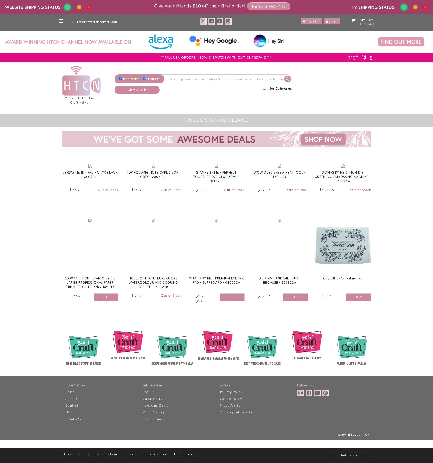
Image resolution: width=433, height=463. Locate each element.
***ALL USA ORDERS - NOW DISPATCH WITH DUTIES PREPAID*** (216, 57)
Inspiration (131, 79)
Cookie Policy (231, 398)
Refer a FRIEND (269, 6)
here (191, 454)
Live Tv (148, 392)
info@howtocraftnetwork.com (97, 21)
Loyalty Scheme (77, 419)
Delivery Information (237, 412)
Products (153, 79)
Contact (71, 405)
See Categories (280, 88)
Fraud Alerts (230, 405)
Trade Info (313, 21)
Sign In (333, 21)
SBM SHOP (137, 90)
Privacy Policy (231, 392)
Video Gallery (154, 412)
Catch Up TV (153, 398)
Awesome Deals (155, 405)
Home (70, 392)
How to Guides (155, 419)
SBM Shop (73, 412)
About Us (73, 398)
